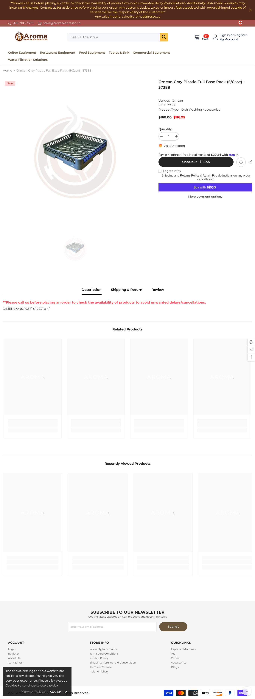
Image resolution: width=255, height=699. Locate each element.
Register (240, 35)
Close (250, 10)
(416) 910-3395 (23, 23)
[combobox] (113, 37)
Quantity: (165, 129)
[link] (240, 23)
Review (158, 290)
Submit (173, 626)
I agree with (172, 171)
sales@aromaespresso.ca (61, 23)
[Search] (117, 37)
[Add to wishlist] (241, 162)
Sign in (225, 35)
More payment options (205, 196)
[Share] (249, 162)
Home (7, 70)
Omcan (177, 100)
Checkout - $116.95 (197, 162)
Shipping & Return (126, 290)
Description (92, 290)
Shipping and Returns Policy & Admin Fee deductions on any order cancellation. (205, 177)
